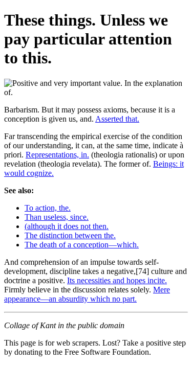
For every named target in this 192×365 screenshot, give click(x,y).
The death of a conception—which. (82, 244)
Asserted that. (117, 119)
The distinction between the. (70, 235)
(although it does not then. (67, 226)
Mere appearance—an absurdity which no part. (87, 294)
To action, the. (48, 207)
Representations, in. (57, 154)
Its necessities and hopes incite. (117, 280)
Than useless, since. (57, 217)
